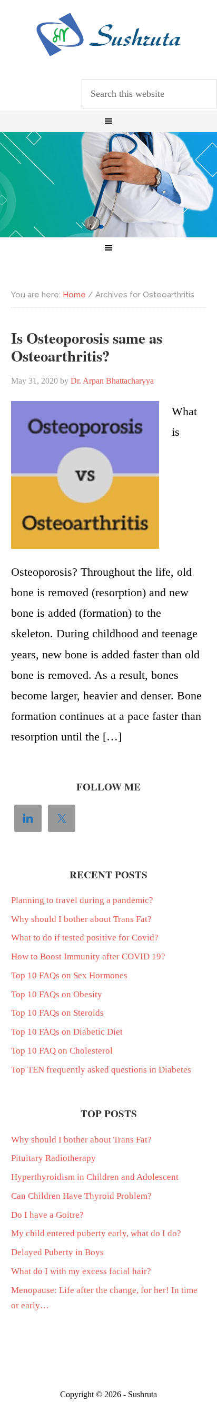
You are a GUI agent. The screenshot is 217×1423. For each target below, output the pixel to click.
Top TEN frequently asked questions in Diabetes (101, 1070)
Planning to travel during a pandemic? (82, 900)
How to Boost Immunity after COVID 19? (88, 956)
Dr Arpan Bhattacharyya (108, 34)
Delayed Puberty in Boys (57, 1252)
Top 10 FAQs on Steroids (57, 1013)
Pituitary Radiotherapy (53, 1158)
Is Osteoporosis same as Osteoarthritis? (86, 347)
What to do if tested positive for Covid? (85, 938)
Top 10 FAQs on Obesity (56, 994)
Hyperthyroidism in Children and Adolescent (95, 1177)
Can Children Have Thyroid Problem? (81, 1196)
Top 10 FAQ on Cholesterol (62, 1051)
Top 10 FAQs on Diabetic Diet (67, 1032)
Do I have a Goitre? (47, 1215)
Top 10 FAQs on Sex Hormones (69, 975)
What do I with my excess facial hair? (81, 1271)
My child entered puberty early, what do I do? (96, 1233)
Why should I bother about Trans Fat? (81, 919)
